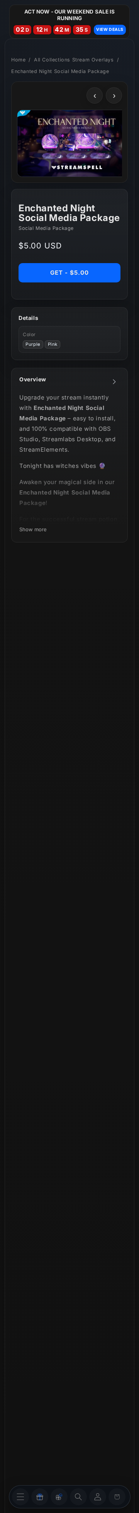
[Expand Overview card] (114, 381)
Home (18, 60)
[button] (78, 1496)
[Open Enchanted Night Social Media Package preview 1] (77, 143)
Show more (33, 529)
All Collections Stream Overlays (74, 60)
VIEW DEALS (110, 29)
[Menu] (20, 1496)
